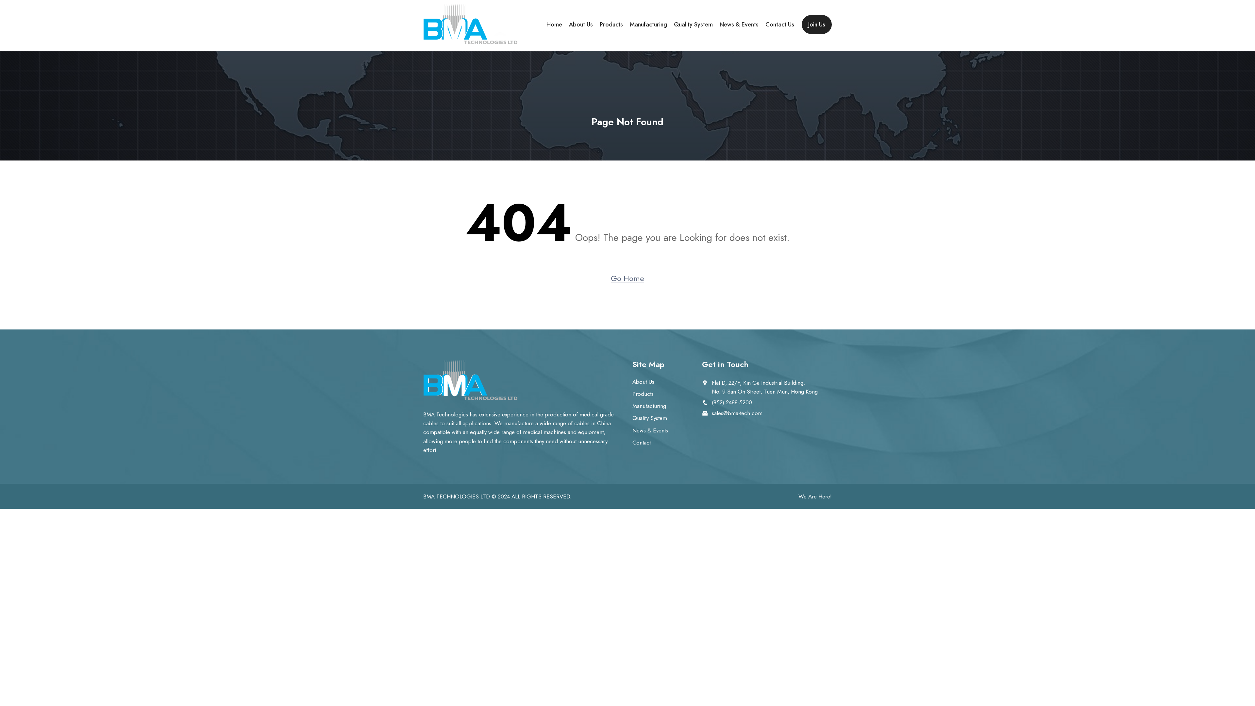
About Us (581, 24)
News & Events (739, 24)
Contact (641, 442)
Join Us (816, 24)
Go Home (627, 278)
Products (611, 24)
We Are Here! (815, 496)
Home (554, 24)
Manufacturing (648, 24)
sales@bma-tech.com (737, 413)
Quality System (693, 24)
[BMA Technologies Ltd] (470, 24)
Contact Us (779, 24)
